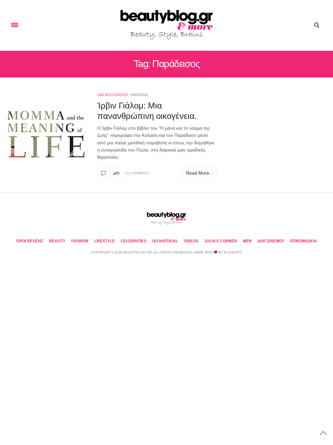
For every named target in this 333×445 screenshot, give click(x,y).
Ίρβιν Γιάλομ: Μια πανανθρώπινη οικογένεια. (147, 111)
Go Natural (165, 241)
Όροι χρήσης (29, 241)
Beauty (57, 241)
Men (247, 241)
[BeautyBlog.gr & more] (166, 25)
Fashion (79, 241)
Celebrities (133, 241)
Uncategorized (112, 95)
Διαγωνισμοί (271, 241)
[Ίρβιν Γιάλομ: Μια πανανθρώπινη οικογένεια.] (46, 134)
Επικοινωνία (303, 241)
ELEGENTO (233, 252)
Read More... (199, 173)
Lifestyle (104, 241)
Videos (191, 241)
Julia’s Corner (220, 241)
